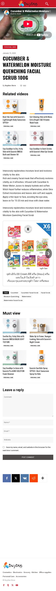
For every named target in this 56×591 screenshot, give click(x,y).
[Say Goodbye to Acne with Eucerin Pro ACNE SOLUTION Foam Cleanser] (14, 357)
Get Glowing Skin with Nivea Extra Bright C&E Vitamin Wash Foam (41, 119)
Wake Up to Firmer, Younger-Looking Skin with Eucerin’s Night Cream (41, 339)
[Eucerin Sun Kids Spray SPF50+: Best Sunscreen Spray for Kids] (41, 357)
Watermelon (26, 296)
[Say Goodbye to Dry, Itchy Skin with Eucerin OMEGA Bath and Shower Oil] (14, 138)
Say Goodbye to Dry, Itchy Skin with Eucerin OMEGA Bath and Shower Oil (13, 151)
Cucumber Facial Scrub (29, 293)
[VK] (25, 478)
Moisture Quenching (11, 296)
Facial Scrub (45, 293)
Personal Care (10, 47)
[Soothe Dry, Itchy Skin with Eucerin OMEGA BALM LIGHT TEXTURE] (14, 325)
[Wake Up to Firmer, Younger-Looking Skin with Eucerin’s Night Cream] (41, 325)
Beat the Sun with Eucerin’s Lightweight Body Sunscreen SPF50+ (14, 119)
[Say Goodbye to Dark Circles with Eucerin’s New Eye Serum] (41, 138)
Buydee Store (10, 86)
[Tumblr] (8, 585)
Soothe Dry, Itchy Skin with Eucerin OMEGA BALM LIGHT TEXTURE (13, 339)
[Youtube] (17, 585)
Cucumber (14, 293)
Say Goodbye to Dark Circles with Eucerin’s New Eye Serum (41, 150)
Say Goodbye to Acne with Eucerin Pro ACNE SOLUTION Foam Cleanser (13, 371)
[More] (43, 478)
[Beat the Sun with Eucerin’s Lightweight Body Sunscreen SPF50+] (14, 106)
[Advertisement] (28, 515)
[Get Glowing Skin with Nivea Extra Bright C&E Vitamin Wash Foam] (41, 106)
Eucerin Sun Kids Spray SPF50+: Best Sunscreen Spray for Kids (39, 371)
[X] (16, 478)
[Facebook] (7, 478)
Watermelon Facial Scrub (13, 300)
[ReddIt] (34, 478)
